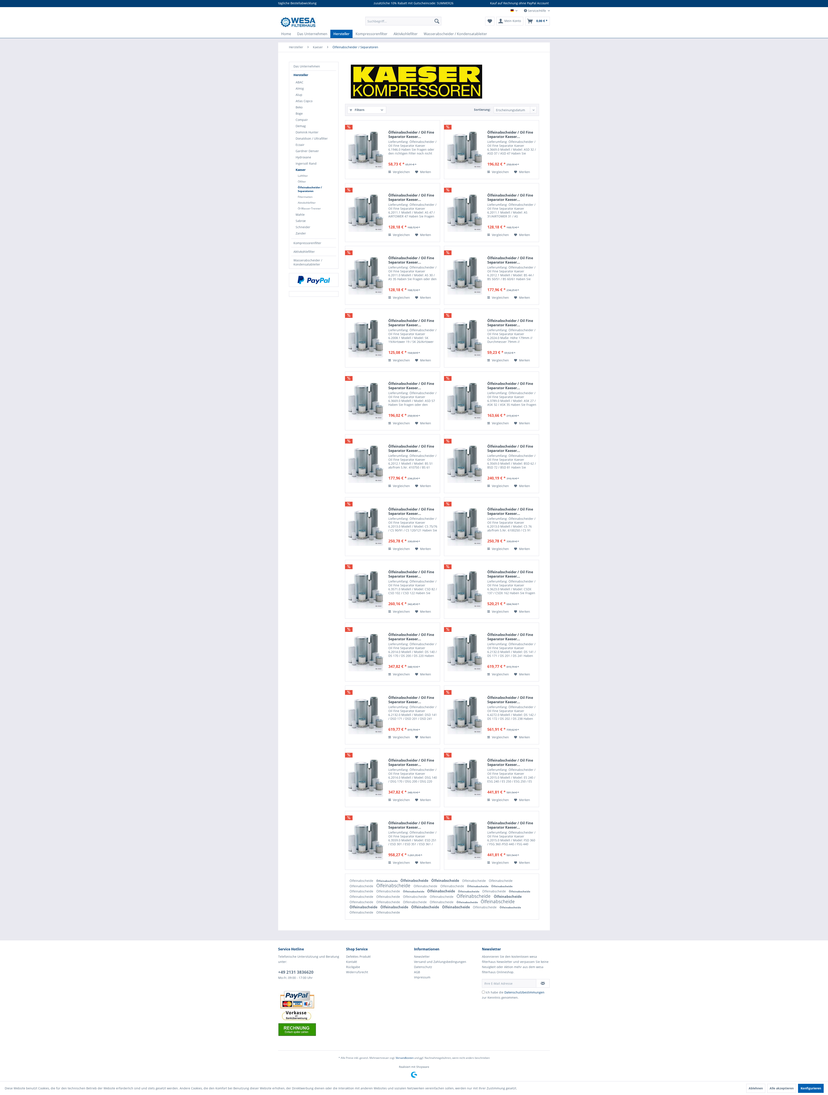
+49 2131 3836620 (296, 972)
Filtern (359, 110)
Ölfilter (302, 181)
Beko (299, 107)
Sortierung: (482, 110)
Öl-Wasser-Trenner (309, 208)
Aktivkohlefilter (307, 203)
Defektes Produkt (358, 956)
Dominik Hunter (307, 132)
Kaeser (301, 170)
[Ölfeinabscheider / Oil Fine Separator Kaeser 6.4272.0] (464, 715)
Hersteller (300, 75)
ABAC (299, 82)
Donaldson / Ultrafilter (312, 138)
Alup (299, 95)
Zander (301, 233)
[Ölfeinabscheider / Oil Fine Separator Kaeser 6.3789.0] (464, 401)
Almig (300, 88)
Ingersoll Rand (306, 163)
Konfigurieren (811, 1088)
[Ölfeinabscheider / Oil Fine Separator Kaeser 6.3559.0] (365, 840)
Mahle (300, 214)
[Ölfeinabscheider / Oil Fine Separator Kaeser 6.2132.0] (464, 652)
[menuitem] (403, 21)
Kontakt (351, 962)
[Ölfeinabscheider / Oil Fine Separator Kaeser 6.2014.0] (365, 652)
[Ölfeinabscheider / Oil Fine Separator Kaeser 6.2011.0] (365, 275)
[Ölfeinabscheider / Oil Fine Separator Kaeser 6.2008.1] (365, 338)
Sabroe (301, 221)
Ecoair (300, 145)
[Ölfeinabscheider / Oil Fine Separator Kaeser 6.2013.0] (365, 526)
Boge (299, 113)
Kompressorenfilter (307, 243)
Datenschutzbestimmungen (524, 992)
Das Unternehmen (306, 66)
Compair (302, 120)
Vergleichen (401, 172)
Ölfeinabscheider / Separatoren (310, 189)
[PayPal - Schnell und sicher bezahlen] (314, 280)
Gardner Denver (307, 151)
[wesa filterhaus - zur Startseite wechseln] (298, 22)
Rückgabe (353, 967)
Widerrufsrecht (357, 972)
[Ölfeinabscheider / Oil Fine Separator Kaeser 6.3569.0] (464, 464)
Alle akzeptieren (782, 1088)
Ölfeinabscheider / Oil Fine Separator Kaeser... (411, 134)
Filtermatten (305, 197)
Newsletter (422, 956)
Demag (301, 126)
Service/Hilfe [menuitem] (537, 11)
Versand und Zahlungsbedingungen (440, 962)
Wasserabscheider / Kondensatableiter (307, 262)
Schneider (303, 227)
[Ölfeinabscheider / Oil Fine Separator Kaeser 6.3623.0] (464, 589)
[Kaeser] (417, 81)
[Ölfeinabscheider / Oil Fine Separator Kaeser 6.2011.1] (365, 212)
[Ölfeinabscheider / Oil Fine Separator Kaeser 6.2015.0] (464, 778)
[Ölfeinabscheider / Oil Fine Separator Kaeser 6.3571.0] (365, 589)
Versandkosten (405, 1058)
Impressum (422, 977)
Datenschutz (423, 967)
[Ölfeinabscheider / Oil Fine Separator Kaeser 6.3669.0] (464, 150)
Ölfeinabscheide (362, 881)
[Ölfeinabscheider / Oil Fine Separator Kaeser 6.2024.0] (464, 338)
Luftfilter (303, 176)
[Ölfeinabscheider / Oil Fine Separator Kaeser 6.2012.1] (464, 275)
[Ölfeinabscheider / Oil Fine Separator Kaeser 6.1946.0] (365, 150)
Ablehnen (756, 1088)
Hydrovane (303, 157)
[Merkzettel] (489, 21)
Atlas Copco (304, 101)
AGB (417, 972)
